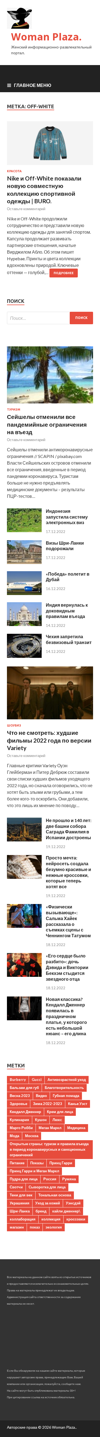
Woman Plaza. (46, 36)
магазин (17, 1227)
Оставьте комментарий (26, 209)
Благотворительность (64, 1087)
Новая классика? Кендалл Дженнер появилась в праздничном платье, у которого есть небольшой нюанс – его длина (66, 1016)
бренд (41, 1211)
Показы (37, 1163)
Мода (14, 1136)
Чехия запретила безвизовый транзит (69, 639)
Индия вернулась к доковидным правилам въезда (67, 610)
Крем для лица (60, 1111)
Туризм (13, 409)
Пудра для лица (24, 1179)
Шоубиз (14, 725)
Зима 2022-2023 (47, 1103)
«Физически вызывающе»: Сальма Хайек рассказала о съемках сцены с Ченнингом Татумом (68, 921)
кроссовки (75, 1219)
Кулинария (19, 1119)
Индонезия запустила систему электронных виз (67, 516)
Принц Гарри (60, 1163)
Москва (31, 1136)
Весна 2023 (20, 1095)
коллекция (51, 1219)
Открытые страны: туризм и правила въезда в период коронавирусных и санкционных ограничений (49, 1149)
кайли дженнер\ (66, 1211)
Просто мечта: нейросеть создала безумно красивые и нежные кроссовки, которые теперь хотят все (68, 872)
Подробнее (64, 273)
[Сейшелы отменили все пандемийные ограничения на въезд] (50, 404)
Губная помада (66, 1095)
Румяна (69, 1179)
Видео (41, 1095)
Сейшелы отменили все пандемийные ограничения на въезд (47, 424)
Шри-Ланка (20, 1211)
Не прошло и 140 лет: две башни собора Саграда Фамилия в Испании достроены (68, 829)
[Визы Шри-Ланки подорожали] (24, 562)
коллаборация (23, 1219)
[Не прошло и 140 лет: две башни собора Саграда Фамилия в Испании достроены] (24, 839)
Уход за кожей (47, 1203)
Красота (14, 171)
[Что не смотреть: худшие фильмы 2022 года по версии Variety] (50, 720)
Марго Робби (21, 1128)
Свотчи (16, 1187)
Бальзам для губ (24, 1087)
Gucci (37, 1079)
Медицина (76, 1128)
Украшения (19, 1203)
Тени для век (21, 1195)
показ (35, 1227)
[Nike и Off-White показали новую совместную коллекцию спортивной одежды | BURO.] (50, 145)
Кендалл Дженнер (25, 1111)
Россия (49, 1179)
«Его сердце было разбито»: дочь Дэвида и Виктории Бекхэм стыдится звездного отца (67, 967)
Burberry (18, 1079)
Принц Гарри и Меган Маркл (34, 1171)
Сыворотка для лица (47, 1187)
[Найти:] (50, 318)
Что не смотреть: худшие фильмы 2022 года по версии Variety (49, 740)
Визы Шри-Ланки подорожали (65, 545)
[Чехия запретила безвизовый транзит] (24, 656)
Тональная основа (54, 1195)
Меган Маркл (50, 1128)
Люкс (57, 1119)
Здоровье (18, 1103)
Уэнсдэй (73, 1203)
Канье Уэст (77, 1103)
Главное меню (32, 85)
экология (54, 1227)
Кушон (41, 1119)
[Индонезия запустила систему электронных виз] (24, 530)
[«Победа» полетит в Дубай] (24, 593)
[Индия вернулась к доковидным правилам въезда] (24, 624)
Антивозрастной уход (67, 1079)
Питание (17, 1163)
